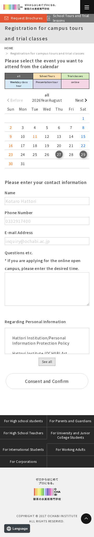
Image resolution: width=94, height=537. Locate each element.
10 (23, 136)
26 (47, 154)
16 (11, 145)
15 (83, 136)
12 (47, 136)
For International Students (23, 449)
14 (71, 136)
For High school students (23, 421)
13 (59, 136)
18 (35, 145)
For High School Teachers (23, 433)
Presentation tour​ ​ (47, 82)
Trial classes (75, 76)
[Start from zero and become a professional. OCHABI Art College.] (40, 7)
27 (59, 154)
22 (83, 145)
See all (47, 361)
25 (35, 154)
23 (11, 154)
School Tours (47, 76)
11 (35, 136)
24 (23, 154)
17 (23, 145)
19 (47, 145)
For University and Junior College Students (70, 435)
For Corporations (23, 461)
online (75, 82)
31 (23, 163)
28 (71, 154)
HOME (8, 48)
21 (71, 145)
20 (59, 145)
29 (83, 154)
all (18, 76)
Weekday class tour (19, 83)
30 (11, 163)
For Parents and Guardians (70, 421)
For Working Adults (70, 449)
